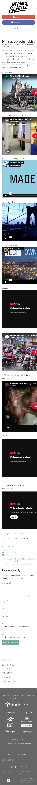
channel (21, 159)
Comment (6, 583)
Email (7, 555)
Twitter (7, 553)
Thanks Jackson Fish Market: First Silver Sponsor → (19, 565)
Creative (6, 668)
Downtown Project (19, 533)
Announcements (9, 681)
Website (5, 616)
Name (5, 601)
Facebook (20, 553)
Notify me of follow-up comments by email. (16, 628)
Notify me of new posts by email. (15, 637)
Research (22, 546)
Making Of (7, 672)
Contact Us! (11, 743)
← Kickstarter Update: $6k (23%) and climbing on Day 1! (18, 560)
